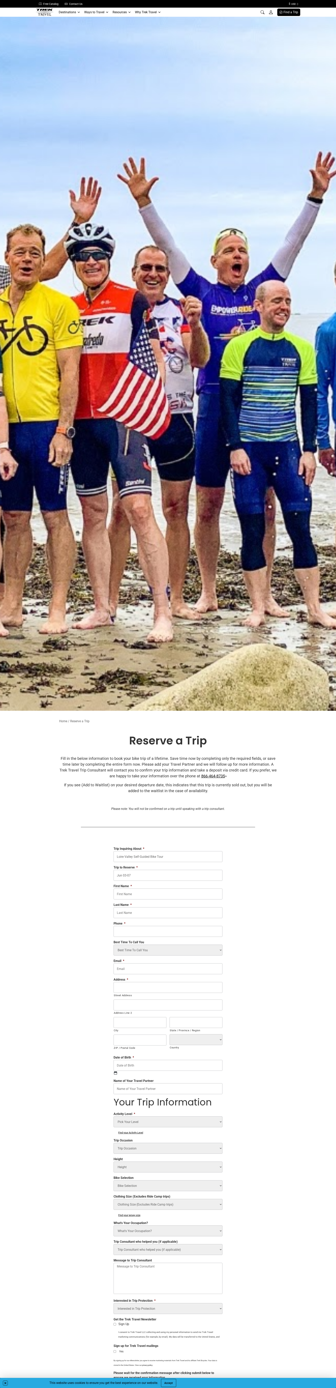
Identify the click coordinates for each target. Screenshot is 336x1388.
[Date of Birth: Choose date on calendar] (115, 1073)
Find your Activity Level (130, 1132)
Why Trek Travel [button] (146, 12)
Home (63, 721)
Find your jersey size (129, 1215)
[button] (5, 1383)
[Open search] (262, 12)
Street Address (123, 995)
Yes (121, 1351)
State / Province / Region (185, 1030)
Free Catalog (51, 3)
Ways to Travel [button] (94, 12)
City (116, 1030)
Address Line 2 (123, 1012)
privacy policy (147, 1365)
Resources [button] (120, 12)
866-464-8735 (213, 776)
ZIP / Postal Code (124, 1047)
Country (174, 1047)
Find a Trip (291, 12)
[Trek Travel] (45, 12)
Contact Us (75, 3)
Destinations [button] (67, 12)
